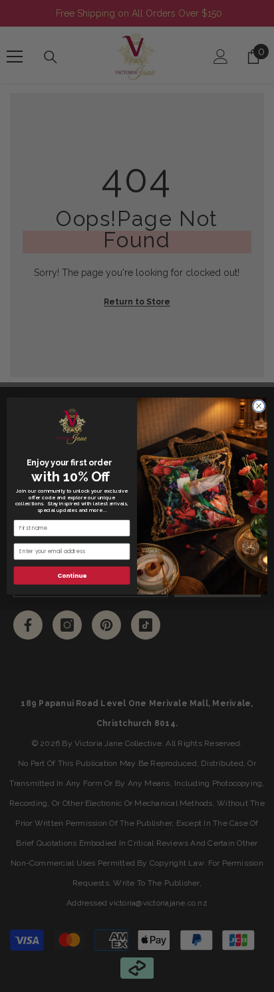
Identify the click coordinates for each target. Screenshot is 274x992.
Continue (71, 575)
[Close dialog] (259, 406)
